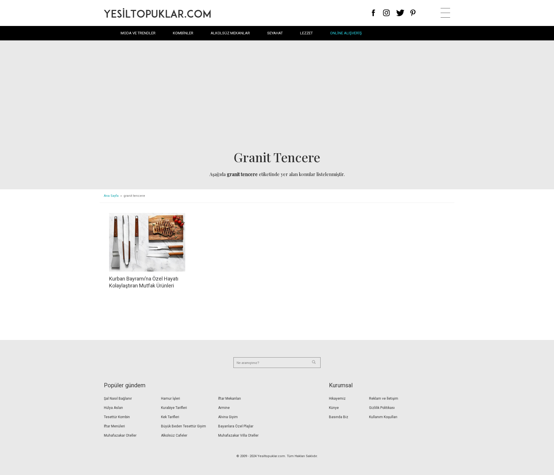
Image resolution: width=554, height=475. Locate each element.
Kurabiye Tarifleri (174, 408)
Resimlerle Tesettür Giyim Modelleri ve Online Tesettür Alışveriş (157, 13)
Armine (224, 408)
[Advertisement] (277, 97)
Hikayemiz (337, 399)
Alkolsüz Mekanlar (230, 33)
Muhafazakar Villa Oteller (238, 435)
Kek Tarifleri (170, 417)
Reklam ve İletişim (383, 399)
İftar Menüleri (114, 426)
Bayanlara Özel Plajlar (235, 426)
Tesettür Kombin (117, 417)
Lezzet (306, 33)
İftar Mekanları (229, 399)
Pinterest (413, 13)
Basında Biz (338, 417)
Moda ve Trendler (138, 33)
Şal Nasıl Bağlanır (118, 399)
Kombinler (183, 33)
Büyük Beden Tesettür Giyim (183, 426)
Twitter (400, 13)
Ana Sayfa (111, 196)
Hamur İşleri (170, 399)
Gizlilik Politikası (382, 408)
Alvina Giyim (228, 417)
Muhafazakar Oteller (120, 435)
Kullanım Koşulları (383, 417)
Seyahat (275, 33)
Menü (445, 13)
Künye (334, 408)
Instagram (386, 13)
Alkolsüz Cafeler (174, 435)
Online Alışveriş (346, 33)
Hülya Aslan (113, 408)
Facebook (373, 13)
